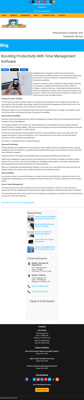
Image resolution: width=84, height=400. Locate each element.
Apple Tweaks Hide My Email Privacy (42, 358)
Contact (62, 15)
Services (13, 15)
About (36, 15)
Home (4, 15)
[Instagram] (42, 1)
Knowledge (25, 15)
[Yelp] (51, 1)
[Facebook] (30, 1)
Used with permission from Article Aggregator (18, 202)
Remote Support (42, 390)
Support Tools (49, 15)
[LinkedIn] (36, 1)
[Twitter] (33, 1)
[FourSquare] (48, 1)
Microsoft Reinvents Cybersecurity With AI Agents (42, 351)
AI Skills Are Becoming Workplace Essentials (42, 366)
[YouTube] (39, 1)
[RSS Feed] (54, 1)
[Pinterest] (45, 1)
